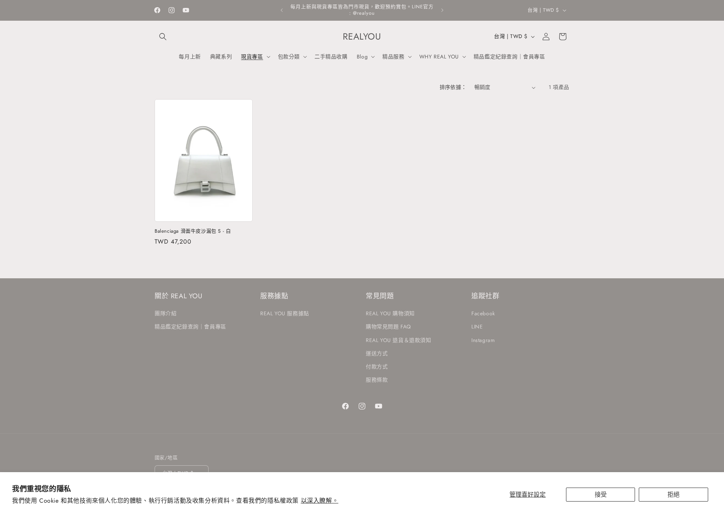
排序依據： (453, 87)
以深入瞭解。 (320, 500)
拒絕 (673, 494)
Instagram (483, 340)
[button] (163, 36)
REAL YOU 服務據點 (284, 313)
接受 (601, 494)
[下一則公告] (442, 10)
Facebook (483, 313)
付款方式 (377, 366)
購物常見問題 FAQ (388, 326)
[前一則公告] (281, 10)
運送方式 (377, 353)
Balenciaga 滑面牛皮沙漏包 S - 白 (193, 231)
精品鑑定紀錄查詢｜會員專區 (190, 326)
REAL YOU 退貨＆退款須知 (398, 340)
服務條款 (377, 380)
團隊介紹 (165, 313)
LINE (477, 326)
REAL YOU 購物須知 (390, 313)
